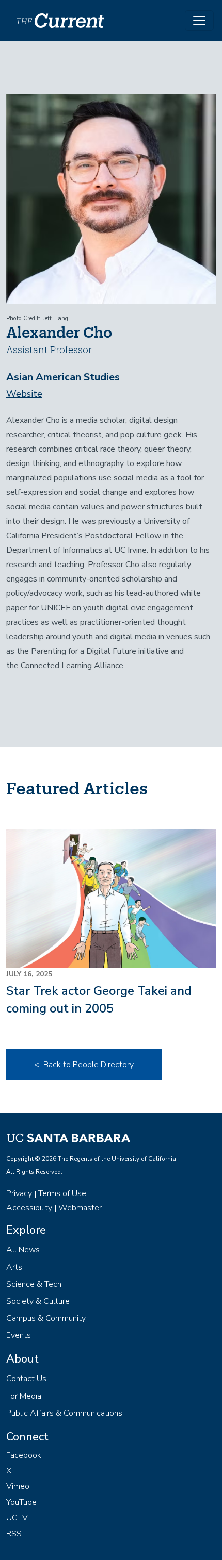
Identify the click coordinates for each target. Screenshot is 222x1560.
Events (18, 1335)
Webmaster (80, 1208)
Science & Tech (33, 1284)
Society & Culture (38, 1301)
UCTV (17, 1517)
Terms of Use (62, 1193)
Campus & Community (46, 1318)
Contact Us (26, 1378)
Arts (14, 1267)
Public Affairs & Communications (64, 1413)
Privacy (19, 1193)
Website (24, 394)
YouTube (21, 1502)
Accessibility (29, 1208)
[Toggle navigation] (199, 20)
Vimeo (17, 1486)
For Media (23, 1396)
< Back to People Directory (84, 1064)
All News (23, 1249)
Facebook (23, 1455)
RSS (14, 1533)
